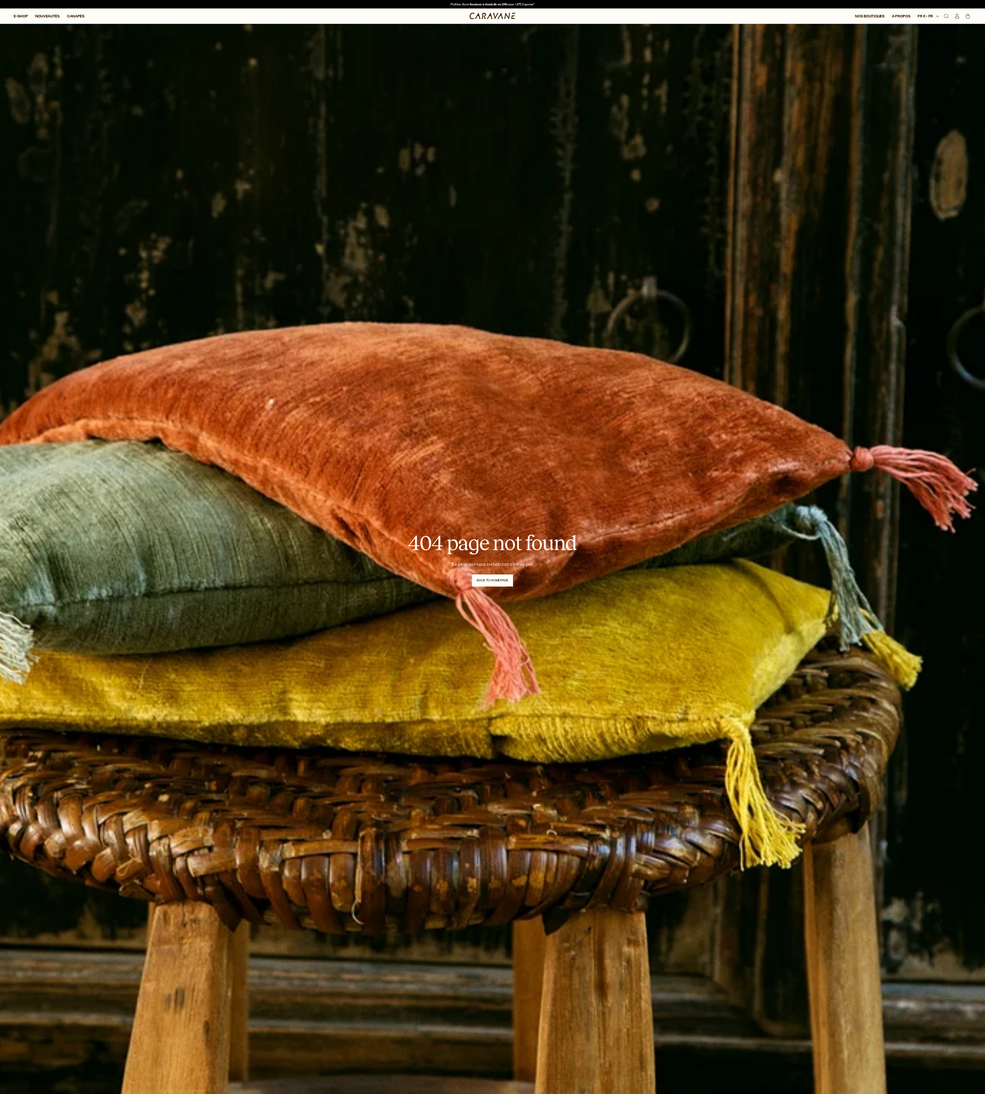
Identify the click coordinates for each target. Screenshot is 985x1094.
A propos (901, 16)
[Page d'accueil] (492, 16)
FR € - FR (925, 16)
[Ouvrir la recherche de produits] (946, 16)
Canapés (76, 16)
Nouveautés (47, 16)
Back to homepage (492, 580)
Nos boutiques (869, 16)
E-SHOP (21, 16)
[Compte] (957, 16)
